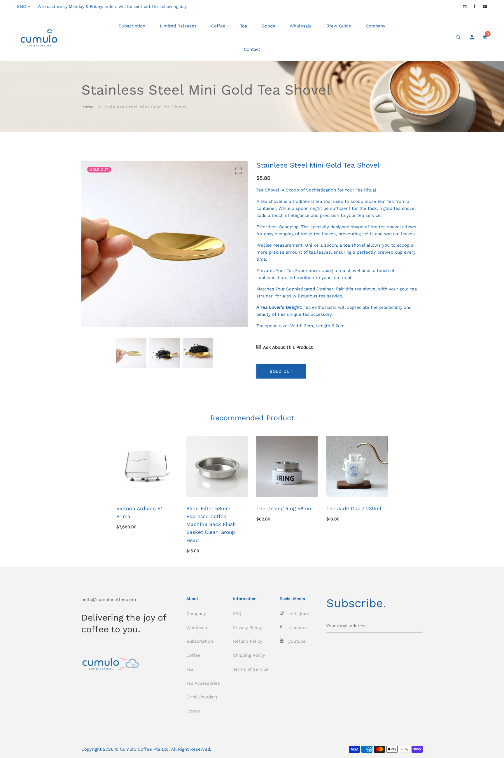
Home (87, 106)
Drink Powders (202, 697)
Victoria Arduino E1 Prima (139, 512)
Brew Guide (338, 26)
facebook (298, 627)
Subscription (132, 26)
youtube (297, 641)
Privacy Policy (247, 627)
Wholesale (301, 26)
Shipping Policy (249, 655)
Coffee (218, 26)
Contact (252, 49)
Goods (268, 26)
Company (375, 26)
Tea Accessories (203, 683)
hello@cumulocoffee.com (108, 599)
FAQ (237, 613)
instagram (298, 613)
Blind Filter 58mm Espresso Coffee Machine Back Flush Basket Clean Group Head (211, 524)
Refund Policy (247, 641)
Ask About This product (288, 347)
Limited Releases (178, 26)
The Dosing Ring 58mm (284, 508)
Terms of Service (251, 669)
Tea (243, 26)
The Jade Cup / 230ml (353, 508)
